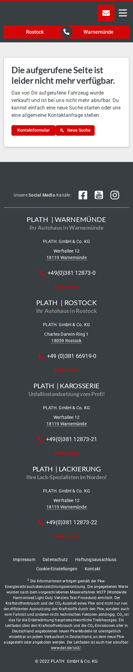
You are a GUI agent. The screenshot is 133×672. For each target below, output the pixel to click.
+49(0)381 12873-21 (71, 439)
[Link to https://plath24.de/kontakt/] (106, 13)
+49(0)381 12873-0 (72, 273)
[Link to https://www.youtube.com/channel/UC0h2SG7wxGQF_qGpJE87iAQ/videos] (99, 195)
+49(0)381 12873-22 (71, 522)
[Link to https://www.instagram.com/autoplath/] (114, 195)
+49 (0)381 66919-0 (71, 356)
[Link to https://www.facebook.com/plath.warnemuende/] (83, 195)
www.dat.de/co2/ (66, 648)
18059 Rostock (66, 340)
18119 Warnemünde (66, 257)
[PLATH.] (42, 7)
